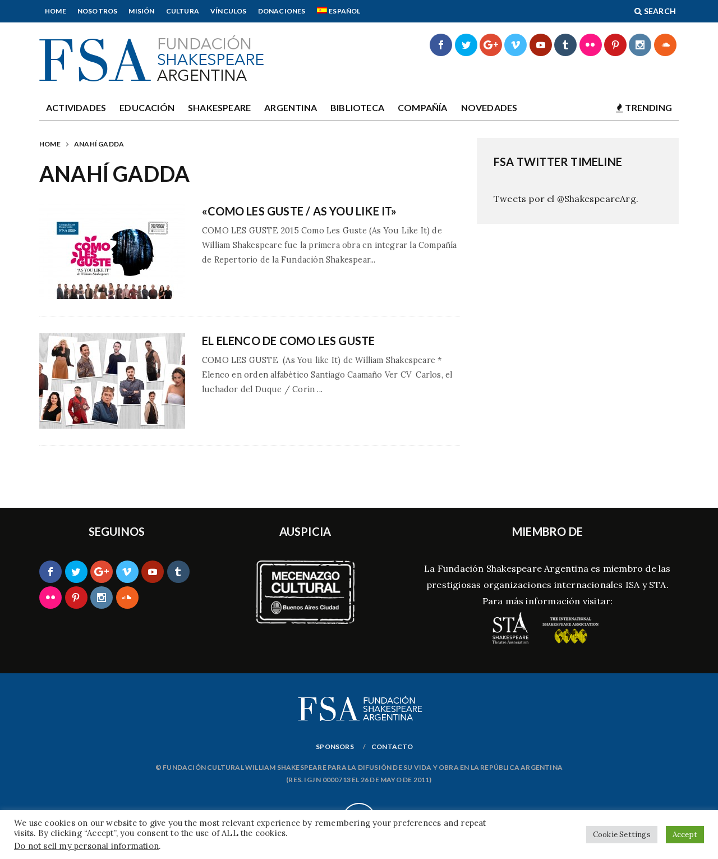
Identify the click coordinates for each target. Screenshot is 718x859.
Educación (146, 107)
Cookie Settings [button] (622, 834)
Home (55, 11)
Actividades (76, 107)
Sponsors (335, 746)
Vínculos (228, 11)
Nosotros (97, 11)
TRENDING (647, 107)
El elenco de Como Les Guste (288, 340)
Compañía (423, 107)
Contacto (392, 746)
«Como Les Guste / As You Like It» (299, 211)
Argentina (290, 107)
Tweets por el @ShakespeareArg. (566, 198)
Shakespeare (219, 107)
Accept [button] (685, 834)
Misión (141, 11)
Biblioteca (357, 107)
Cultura (182, 11)
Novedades (489, 107)
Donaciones (282, 11)
